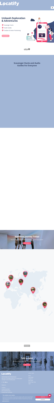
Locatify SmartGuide (6, 389)
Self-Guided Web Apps (6, 390)
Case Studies (30, 377)
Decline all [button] (43, 399)
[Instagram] (3, 382)
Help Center (30, 380)
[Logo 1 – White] (9, 2)
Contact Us (30, 378)
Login (29, 383)
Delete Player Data (32, 382)
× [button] (52, 394)
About (29, 375)
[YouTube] (5, 382)
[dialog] (27, 398)
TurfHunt (3, 387)
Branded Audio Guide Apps (7, 392)
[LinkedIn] (6, 382)
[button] (18, 401)
